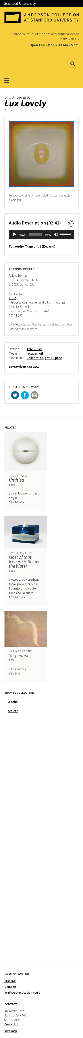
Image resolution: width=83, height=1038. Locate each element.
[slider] (66, 234)
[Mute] (56, 234)
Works (12, 701)
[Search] (72, 64)
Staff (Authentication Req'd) (23, 992)
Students (10, 981)
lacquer (32, 353)
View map (10, 1031)
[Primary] (12, 80)
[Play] (14, 234)
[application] (41, 234)
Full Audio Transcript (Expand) (32, 246)
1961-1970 (34, 349)
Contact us (11, 1024)
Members (10, 987)
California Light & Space (44, 358)
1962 (12, 298)
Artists (13, 711)
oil (41, 353)
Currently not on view (24, 367)
